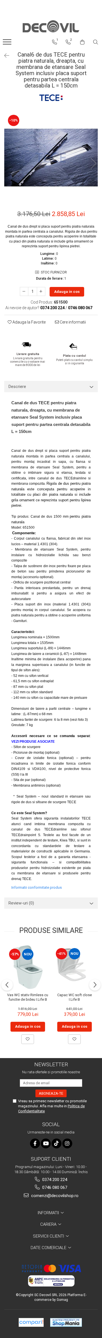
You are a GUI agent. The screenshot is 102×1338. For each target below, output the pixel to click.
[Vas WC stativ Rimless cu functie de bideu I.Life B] (27, 967)
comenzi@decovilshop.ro (54, 1195)
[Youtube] (46, 1143)
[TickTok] (56, 1143)
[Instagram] (67, 1143)
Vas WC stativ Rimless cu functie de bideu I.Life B (27, 997)
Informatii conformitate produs (36, 887)
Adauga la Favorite (29, 322)
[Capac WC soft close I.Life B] (74, 967)
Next (93, 163)
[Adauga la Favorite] (27, 1039)
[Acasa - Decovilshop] (51, 26)
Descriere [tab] (17, 386)
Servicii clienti (49, 1236)
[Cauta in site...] (95, 42)
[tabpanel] (51, 157)
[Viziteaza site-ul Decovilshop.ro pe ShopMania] (66, 1322)
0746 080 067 (54, 1187)
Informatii (49, 1212)
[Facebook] (35, 1143)
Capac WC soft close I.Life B (74, 997)
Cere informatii (72, 322)
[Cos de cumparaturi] (82, 42)
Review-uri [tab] (21, 903)
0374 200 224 (54, 1179)
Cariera (49, 1224)
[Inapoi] (4, 55)
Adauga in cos (67, 291)
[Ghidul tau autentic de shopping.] (31, 1322)
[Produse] (8, 43)
